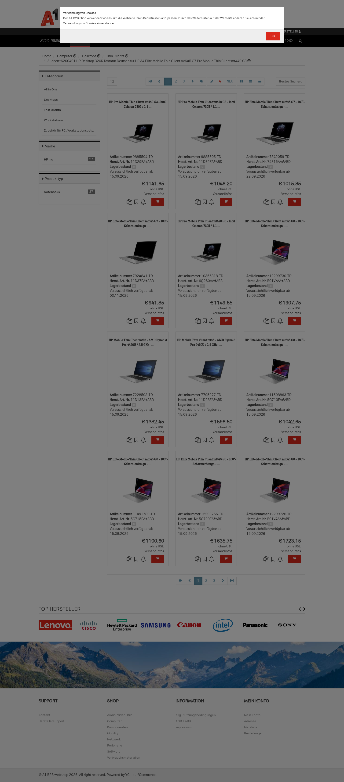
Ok (273, 36)
